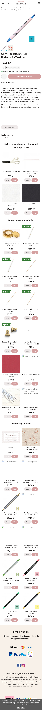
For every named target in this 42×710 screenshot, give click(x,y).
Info (7, 180)
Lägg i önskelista (9, 127)
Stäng (23, 708)
